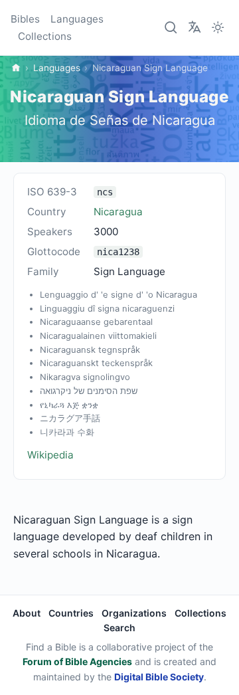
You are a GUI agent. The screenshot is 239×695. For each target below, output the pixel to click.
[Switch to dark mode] (217, 28)
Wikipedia (50, 454)
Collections (45, 36)
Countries (71, 613)
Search (119, 627)
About (26, 613)
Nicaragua (118, 211)
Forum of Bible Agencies (77, 661)
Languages (77, 19)
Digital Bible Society (159, 676)
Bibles (25, 19)
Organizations (134, 613)
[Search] (171, 28)
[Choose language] (194, 26)
